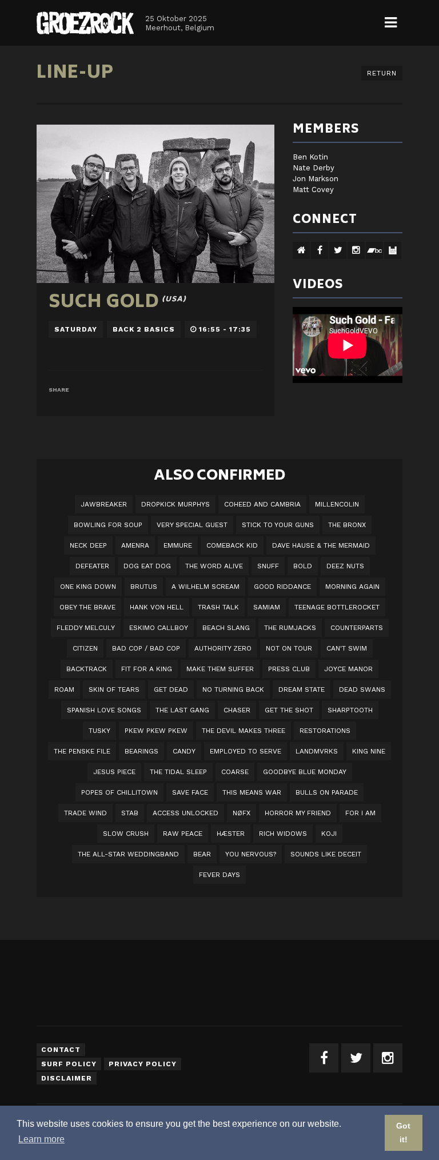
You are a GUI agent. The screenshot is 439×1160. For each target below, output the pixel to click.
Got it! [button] (403, 1132)
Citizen (85, 648)
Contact (61, 1050)
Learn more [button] (41, 1139)
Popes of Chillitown (119, 792)
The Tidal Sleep (178, 772)
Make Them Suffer (220, 669)
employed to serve (245, 751)
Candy (184, 751)
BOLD (302, 566)
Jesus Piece (114, 772)
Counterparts (356, 628)
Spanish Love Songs (104, 710)
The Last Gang (182, 710)
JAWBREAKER (104, 504)
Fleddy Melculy (86, 628)
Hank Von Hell (156, 607)
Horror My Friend (298, 813)
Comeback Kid (232, 545)
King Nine (368, 751)
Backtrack (86, 669)
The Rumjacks (290, 628)
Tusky (99, 731)
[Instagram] (387, 1058)
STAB (129, 813)
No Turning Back (233, 689)
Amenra (135, 545)
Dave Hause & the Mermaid (321, 545)
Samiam (266, 607)
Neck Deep (88, 545)
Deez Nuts (345, 566)
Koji (329, 834)
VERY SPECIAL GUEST (192, 525)
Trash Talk (218, 607)
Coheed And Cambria (262, 504)
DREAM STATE (301, 689)
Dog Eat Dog (147, 566)
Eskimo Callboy (158, 628)
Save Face (190, 792)
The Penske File (82, 751)
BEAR (202, 854)
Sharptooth (350, 710)
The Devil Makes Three (243, 731)
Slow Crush (126, 834)
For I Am (360, 813)
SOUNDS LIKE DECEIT (325, 854)
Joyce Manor (348, 669)
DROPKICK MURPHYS (175, 504)
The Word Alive (214, 566)
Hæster (231, 834)
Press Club (289, 669)
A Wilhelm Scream (205, 587)
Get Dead (171, 689)
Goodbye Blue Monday (304, 772)
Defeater (92, 566)
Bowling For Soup (108, 525)
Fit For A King (146, 669)
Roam (64, 689)
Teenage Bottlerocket (337, 607)
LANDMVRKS (317, 751)
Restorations (325, 731)
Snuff (268, 566)
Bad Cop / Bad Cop (146, 648)
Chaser (237, 710)
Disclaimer (66, 1078)
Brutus (143, 587)
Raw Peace (182, 834)
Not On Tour (289, 648)
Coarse (235, 772)
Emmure (177, 545)
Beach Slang (226, 628)
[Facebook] (323, 1058)
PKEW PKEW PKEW (156, 731)
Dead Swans (362, 689)
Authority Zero (223, 648)
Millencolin (337, 504)
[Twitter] (355, 1058)
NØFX (241, 813)
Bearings (141, 751)
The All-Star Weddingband (128, 854)
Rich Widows (283, 834)
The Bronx (347, 525)
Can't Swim (346, 648)
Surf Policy (69, 1064)
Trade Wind (85, 813)
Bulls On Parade (327, 792)
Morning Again (352, 587)
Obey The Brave (87, 607)
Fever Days (219, 875)
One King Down (88, 587)
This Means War (251, 792)
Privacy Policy (143, 1064)
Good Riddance (282, 587)
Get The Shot (289, 710)
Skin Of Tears (114, 689)
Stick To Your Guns (278, 525)
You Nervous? (250, 854)
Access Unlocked (185, 813)
